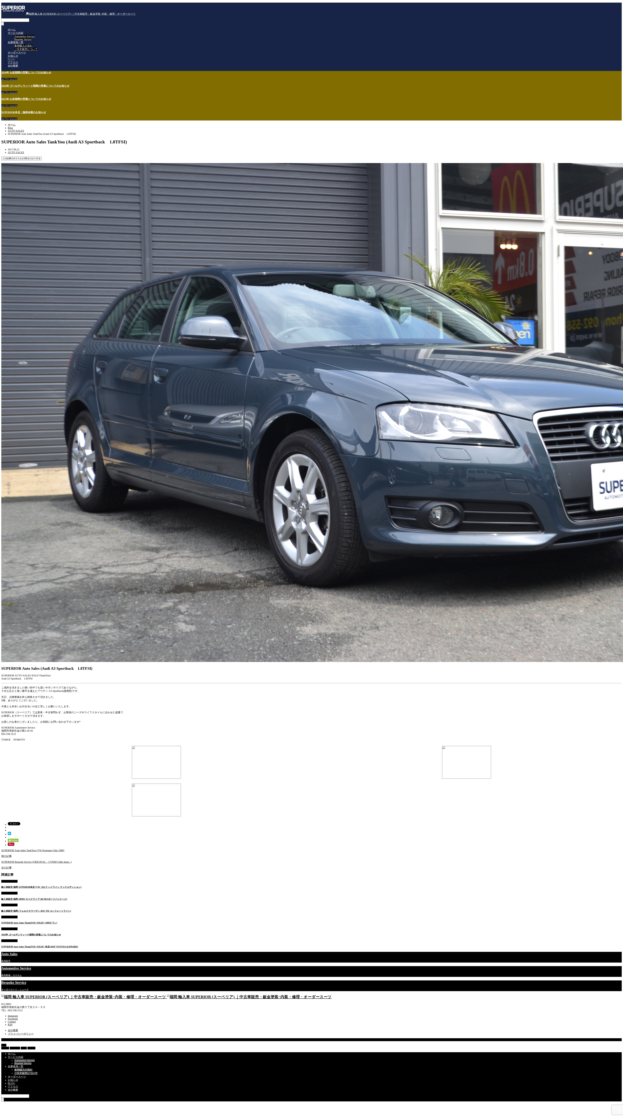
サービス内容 (15, 33)
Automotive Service (24, 36)
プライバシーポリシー (21, 1033)
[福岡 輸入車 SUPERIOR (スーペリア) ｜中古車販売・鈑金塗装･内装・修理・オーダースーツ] (68, 14)
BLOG (11, 59)
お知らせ (13, 56)
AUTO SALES (9, 79)
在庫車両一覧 (15, 42)
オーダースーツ (17, 52)
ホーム (12, 29)
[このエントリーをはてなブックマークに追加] (9, 834)
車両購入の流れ (23, 45)
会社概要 (13, 65)
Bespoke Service (22, 39)
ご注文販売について (26, 49)
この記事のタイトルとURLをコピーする (21, 158)
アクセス (13, 62)
